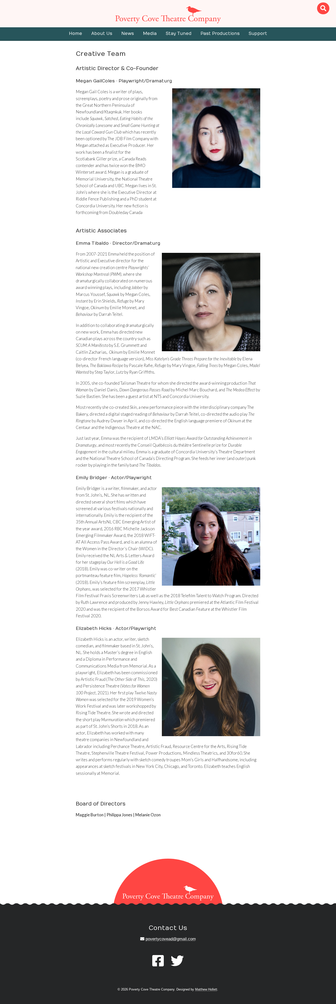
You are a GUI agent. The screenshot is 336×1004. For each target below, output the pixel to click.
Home (75, 33)
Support (258, 33)
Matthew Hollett (206, 989)
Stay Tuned (178, 33)
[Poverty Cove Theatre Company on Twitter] (177, 961)
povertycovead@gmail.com (171, 939)
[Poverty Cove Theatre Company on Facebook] (158, 961)
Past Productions (220, 33)
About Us (101, 33)
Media (150, 33)
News (127, 33)
